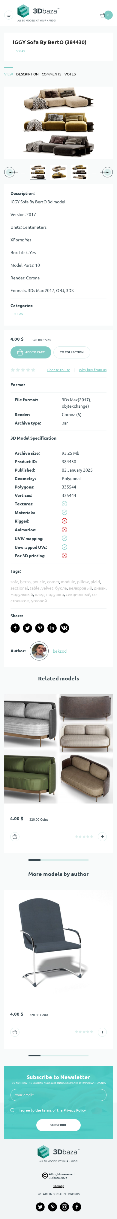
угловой (39, 600)
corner (53, 581)
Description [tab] (27, 74)
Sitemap (58, 1186)
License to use (58, 370)
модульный (21, 594)
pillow (83, 581)
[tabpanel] (58, 377)
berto (25, 581)
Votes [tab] (70, 74)
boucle (38, 581)
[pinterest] (39, 628)
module (68, 581)
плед (39, 594)
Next (94, 172)
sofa (14, 581)
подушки (55, 594)
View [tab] (8, 74)
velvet (47, 588)
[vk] (64, 628)
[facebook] (15, 628)
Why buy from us (92, 370)
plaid (95, 581)
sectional (19, 588)
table (35, 588)
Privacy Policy (75, 1110)
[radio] (12, 370)
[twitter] (27, 628)
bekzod (60, 651)
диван (100, 588)
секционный (78, 594)
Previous (23, 172)
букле (61, 588)
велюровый (80, 588)
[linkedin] (52, 628)
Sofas (20, 51)
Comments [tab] (51, 74)
